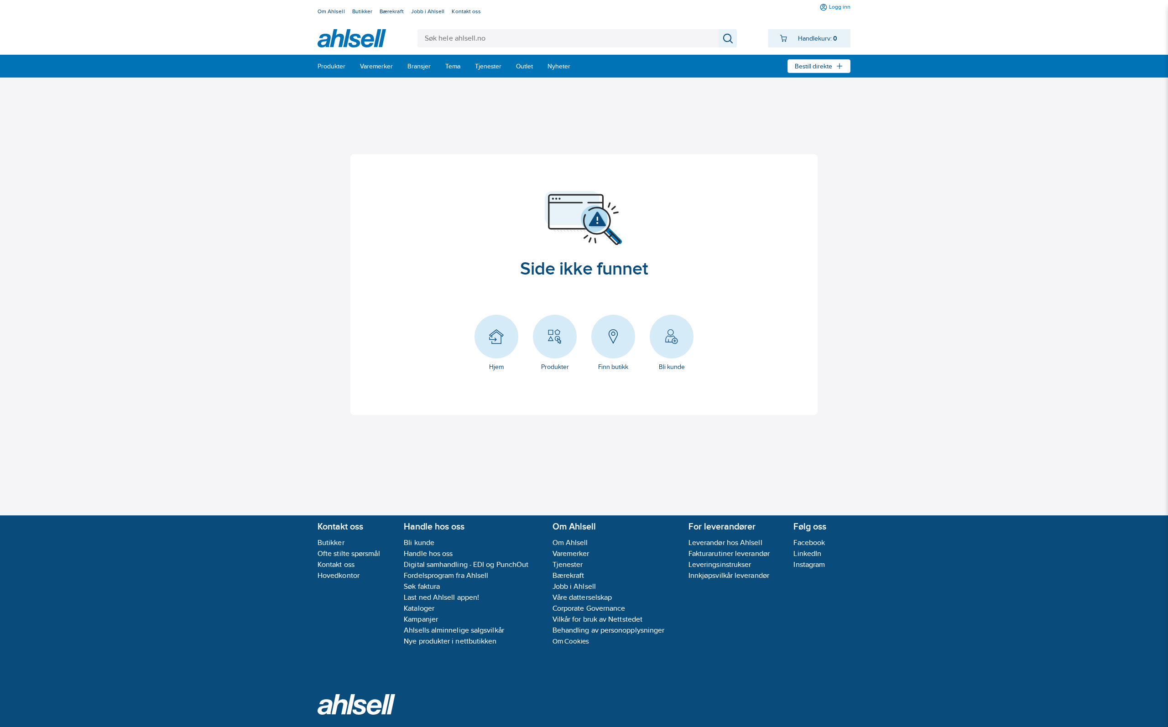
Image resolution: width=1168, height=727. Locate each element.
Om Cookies (571, 641)
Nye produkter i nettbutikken (450, 641)
